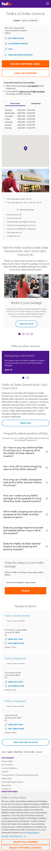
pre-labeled (33, 86)
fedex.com (16, 422)
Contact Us (6, 788)
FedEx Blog (6, 778)
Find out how (25, 323)
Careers (4, 771)
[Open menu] (47, 4)
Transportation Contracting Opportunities (19, 775)
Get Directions (14, 38)
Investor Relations (9, 768)
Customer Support (16, 43)
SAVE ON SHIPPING (19, 72)
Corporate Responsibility (12, 782)
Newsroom (6, 785)
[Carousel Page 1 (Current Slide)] (23, 378)
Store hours (15, 103)
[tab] (19, 334)
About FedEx (7, 761)
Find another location (20, 55)
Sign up (8, 370)
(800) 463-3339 (15, 639)
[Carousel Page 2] (28, 378)
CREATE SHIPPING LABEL (21, 62)
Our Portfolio (7, 764)
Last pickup (36, 103)
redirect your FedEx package (32, 91)
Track (25, 590)
